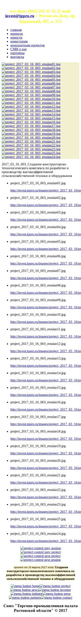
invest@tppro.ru (19, 16)
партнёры (17, 53)
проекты (16, 33)
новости (16, 37)
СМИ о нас (18, 49)
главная (16, 30)
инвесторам (19, 41)
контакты (17, 57)
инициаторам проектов (27, 45)
